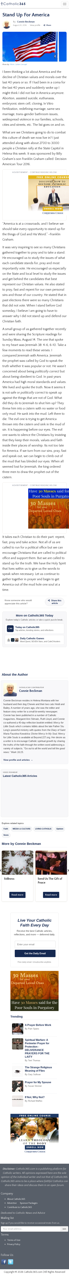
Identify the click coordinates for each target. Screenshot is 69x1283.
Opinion (59, 829)
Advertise (12, 1203)
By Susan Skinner (33, 1086)
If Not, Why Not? (35, 1097)
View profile (35, 25)
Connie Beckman (26, 21)
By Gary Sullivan (33, 1074)
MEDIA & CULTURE (21, 829)
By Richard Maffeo (33, 1101)
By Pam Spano (32, 1029)
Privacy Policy (13, 1244)
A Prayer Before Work (38, 1025)
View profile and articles (18, 760)
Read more (17, 894)
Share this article (56, 601)
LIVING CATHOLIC (43, 829)
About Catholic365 (16, 1199)
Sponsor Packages (29, 1203)
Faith (6, 829)
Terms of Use (13, 1240)
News (6, 835)
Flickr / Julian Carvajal (18, 64)
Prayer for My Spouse (38, 1082)
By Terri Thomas (32, 1060)
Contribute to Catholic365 (19, 1207)
